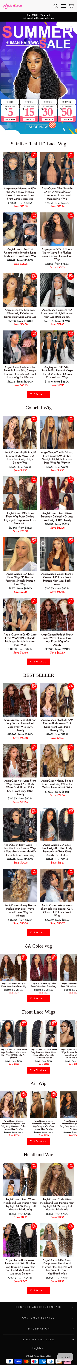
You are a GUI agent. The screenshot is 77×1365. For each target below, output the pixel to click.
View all (38, 394)
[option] (38, 17)
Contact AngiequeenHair (38, 1307)
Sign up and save (38, 1340)
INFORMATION (38, 1329)
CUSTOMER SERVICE (38, 1318)
